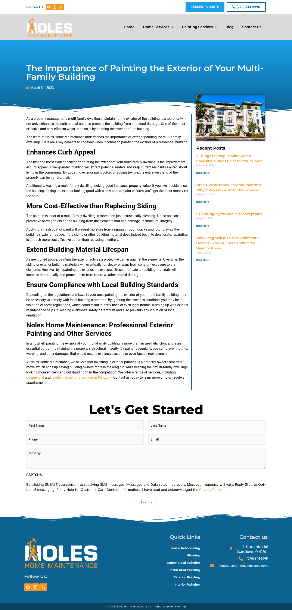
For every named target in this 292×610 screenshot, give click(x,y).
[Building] (55, 7)
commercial (35, 377)
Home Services (156, 27)
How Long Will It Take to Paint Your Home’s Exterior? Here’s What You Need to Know (227, 243)
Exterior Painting (187, 577)
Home (129, 27)
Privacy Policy (210, 489)
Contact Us (251, 27)
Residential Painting (184, 570)
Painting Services (197, 27)
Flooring (193, 555)
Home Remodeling (185, 548)
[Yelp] (61, 7)
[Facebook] (49, 7)
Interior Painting (187, 584)
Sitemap (180, 606)
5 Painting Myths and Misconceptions (229, 214)
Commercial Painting (183, 563)
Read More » (203, 172)
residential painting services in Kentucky (82, 377)
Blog (230, 27)
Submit (146, 501)
